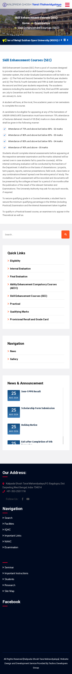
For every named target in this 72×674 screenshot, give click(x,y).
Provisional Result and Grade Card (29, 319)
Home (26, 23)
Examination (42, 23)
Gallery (14, 359)
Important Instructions (16, 573)
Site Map (9, 591)
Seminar (9, 567)
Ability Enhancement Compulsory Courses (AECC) (33, 286)
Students (9, 579)
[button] (67, 5)
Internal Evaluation (20, 268)
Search (8, 517)
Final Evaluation (18, 276)
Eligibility (15, 260)
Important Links (12, 535)
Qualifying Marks (19, 311)
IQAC (7, 529)
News (13, 351)
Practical (15, 303)
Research (9, 585)
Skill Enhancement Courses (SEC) (38, 27)
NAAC (8, 541)
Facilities (9, 523)
